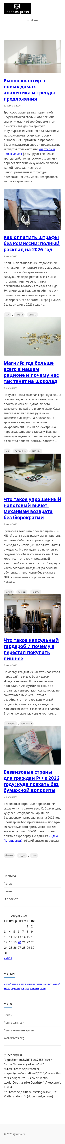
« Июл (8, 958)
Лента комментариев (19, 1030)
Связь (8, 891)
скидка (19, 314)
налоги (35, 591)
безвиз (9, 855)
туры (33, 855)
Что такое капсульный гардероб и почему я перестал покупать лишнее (31, 649)
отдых (22, 855)
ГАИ (7, 314)
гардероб (10, 723)
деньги (22, 591)
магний (36, 450)
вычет (8, 591)
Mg (7, 450)
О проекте (11, 899)
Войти (8, 1015)
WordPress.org (14, 1038)
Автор (8, 884)
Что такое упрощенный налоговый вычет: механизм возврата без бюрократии (32, 508)
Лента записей (14, 1023)
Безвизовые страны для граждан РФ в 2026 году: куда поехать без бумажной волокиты (31, 781)
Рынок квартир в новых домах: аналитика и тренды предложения (29, 89)
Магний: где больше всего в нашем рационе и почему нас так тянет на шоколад (31, 372)
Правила (10, 876)
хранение (26, 723)
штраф (32, 314)
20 (19, 942)
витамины (20, 450)
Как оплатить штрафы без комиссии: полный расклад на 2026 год (32, 243)
